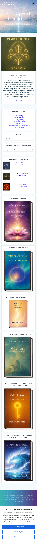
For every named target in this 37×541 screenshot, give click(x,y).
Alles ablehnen (18, 537)
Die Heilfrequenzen (11, 3)
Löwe (21, 186)
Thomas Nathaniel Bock (22, 497)
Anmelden (19, 115)
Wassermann (26, 165)
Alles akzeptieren (18, 527)
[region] (18, 523)
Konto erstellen (19, 117)
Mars (20, 175)
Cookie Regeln (18, 532)
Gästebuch (19, 123)
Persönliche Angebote (19, 121)
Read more (18, 100)
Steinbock (25, 175)
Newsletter (19, 119)
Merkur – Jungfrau (18, 75)
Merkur (19, 165)
